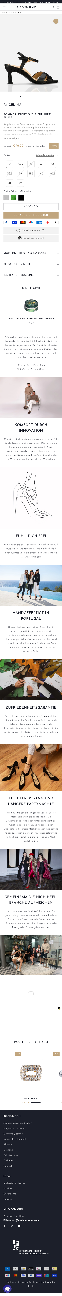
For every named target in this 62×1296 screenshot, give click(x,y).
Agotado (31, 207)
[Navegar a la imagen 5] (32, 96)
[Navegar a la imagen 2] (23, 96)
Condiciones (9, 1194)
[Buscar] (53, 7)
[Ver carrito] (58, 7)
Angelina (16, 12)
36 (9, 164)
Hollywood (31, 1099)
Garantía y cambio (13, 1134)
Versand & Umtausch (18, 264)
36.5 (20, 164)
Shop (4, 12)
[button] (7, 1289)
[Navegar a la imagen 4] (29, 96)
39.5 (31, 173)
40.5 (52, 173)
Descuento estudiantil (14, 1139)
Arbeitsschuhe (10, 1155)
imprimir (7, 1188)
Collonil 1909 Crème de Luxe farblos (31, 319)
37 (31, 164)
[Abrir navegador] (4, 7)
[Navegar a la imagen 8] (41, 96)
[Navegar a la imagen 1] (20, 96)
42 (20, 183)
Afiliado (7, 1144)
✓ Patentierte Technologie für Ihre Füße (31, 2)
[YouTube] (19, 1226)
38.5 (9, 173)
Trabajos (8, 1160)
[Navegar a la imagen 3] (26, 96)
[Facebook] (4, 1226)
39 (20, 173)
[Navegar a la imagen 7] (38, 96)
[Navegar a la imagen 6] (35, 96)
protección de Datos (14, 1183)
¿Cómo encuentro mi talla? (17, 1123)
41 (10, 183)
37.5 (41, 164)
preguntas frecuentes (14, 1128)
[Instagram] (12, 1226)
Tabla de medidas (45, 156)
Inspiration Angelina (18, 275)
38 (52, 164)
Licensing (8, 1150)
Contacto (8, 1166)
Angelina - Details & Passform (24, 253)
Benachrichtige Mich (31, 215)
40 (41, 173)
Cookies (7, 1199)
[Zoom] (55, 21)
